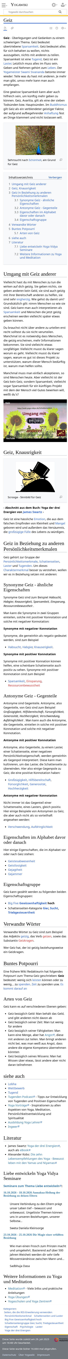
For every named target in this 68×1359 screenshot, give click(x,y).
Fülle (27, 532)
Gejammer (15, 874)
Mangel (60, 523)
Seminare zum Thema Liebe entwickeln (31, 1186)
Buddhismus (58, 105)
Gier (45, 908)
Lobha (12, 1084)
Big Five (13, 903)
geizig (25, 936)
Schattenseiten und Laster (48, 1315)
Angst (49, 1035)
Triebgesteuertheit (21, 912)
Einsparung (34, 681)
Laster (7, 63)
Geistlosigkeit (17, 865)
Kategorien (9, 1308)
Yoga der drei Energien (42, 1146)
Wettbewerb (16, 1088)
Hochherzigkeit (18, 788)
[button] (35, 420)
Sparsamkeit (30, 46)
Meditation (15, 1288)
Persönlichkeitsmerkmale (20, 561)
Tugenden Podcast (20, 1097)
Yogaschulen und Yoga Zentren (28, 1301)
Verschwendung (19, 827)
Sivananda (37, 72)
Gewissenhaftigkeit (33, 903)
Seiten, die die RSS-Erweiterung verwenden (28, 1312)
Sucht (54, 908)
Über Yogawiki (27, 1354)
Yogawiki (19, 4)
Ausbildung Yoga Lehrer (24, 1122)
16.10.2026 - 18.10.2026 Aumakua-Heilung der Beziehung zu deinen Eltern (31, 1194)
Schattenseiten (49, 561)
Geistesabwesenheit (21, 861)
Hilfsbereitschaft (40, 780)
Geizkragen (26, 940)
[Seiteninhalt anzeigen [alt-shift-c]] (5, 28)
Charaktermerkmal (16, 570)
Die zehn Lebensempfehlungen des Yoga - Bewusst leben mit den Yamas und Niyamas (36, 1158)
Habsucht (14, 647)
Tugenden (25, 566)
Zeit (34, 984)
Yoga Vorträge (17, 1105)
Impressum (43, 1354)
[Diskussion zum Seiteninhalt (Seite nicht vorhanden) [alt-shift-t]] (12, 28)
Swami (25, 72)
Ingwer (12, 1126)
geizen (47, 936)
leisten (36, 980)
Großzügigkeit (17, 780)
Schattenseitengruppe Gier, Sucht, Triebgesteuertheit (34, 1323)
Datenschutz (9, 1354)
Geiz (7, 402)
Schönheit (35, 160)
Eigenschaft (11, 1326)
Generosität (38, 784)
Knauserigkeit (43, 647)
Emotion (39, 519)
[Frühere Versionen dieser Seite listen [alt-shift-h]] (57, 28)
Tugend (37, 59)
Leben (52, 68)
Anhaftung (51, 113)
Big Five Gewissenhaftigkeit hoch (23, 1319)
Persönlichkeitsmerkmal (18, 1315)
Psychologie (26, 1326)
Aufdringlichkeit (42, 827)
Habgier (27, 647)
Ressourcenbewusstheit (24, 685)
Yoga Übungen (18, 1297)
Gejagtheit (15, 870)
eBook (24, 1150)
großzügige (16, 532)
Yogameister (11, 72)
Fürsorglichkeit (18, 784)
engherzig (23, 299)
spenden (24, 984)
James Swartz (32, 512)
